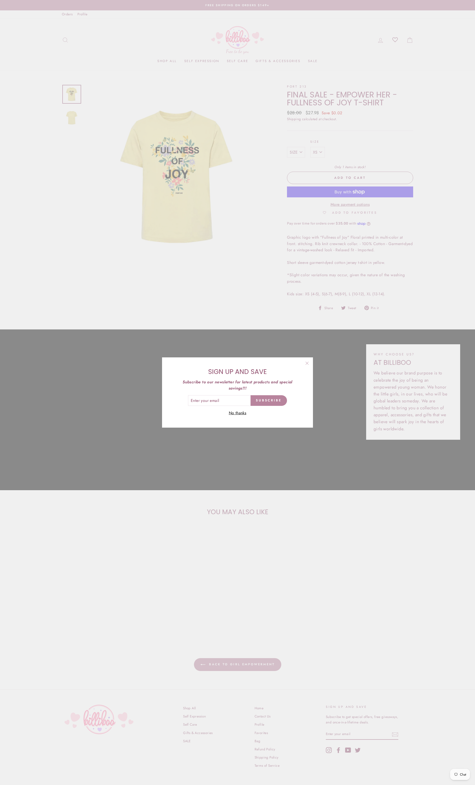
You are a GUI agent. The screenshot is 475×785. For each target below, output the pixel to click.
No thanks (237, 413)
